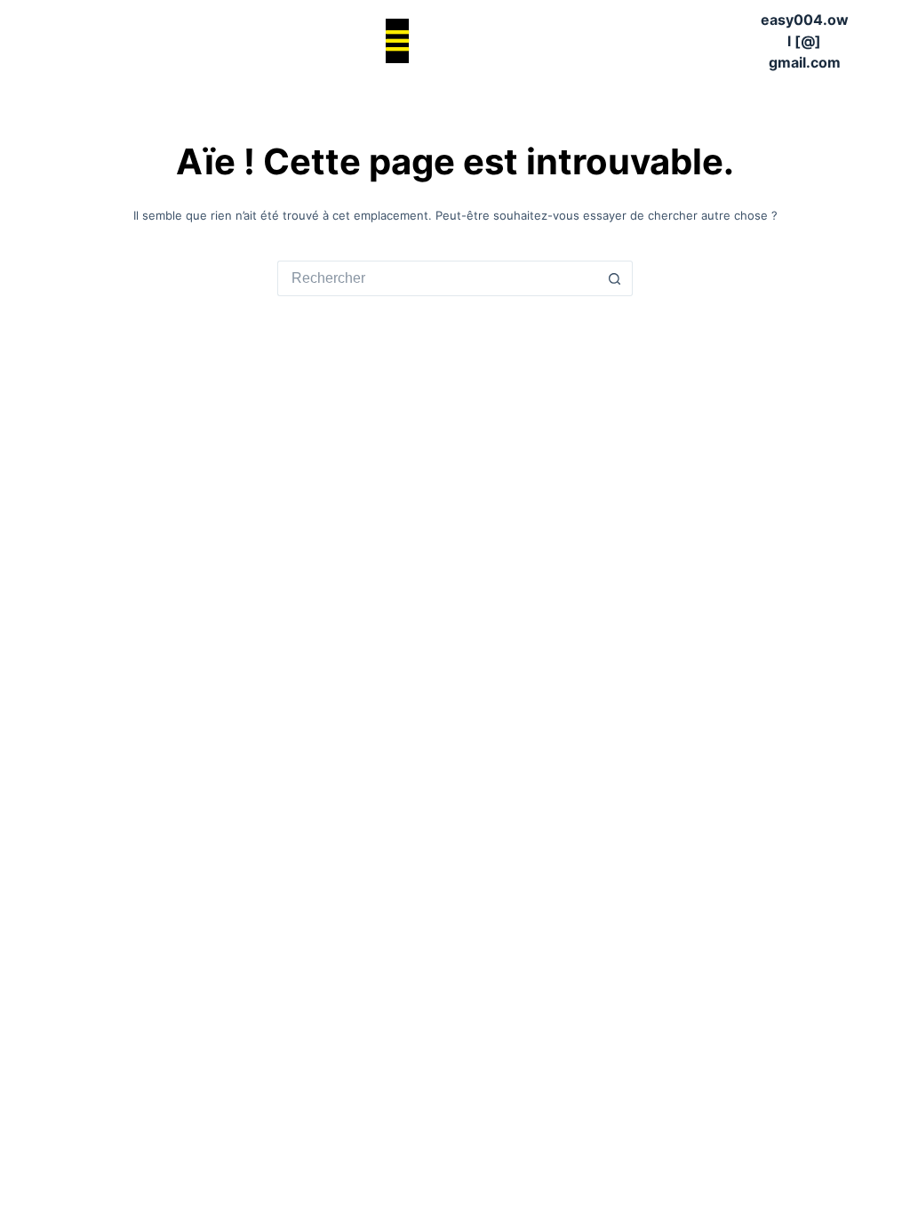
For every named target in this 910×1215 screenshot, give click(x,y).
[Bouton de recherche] (615, 278)
